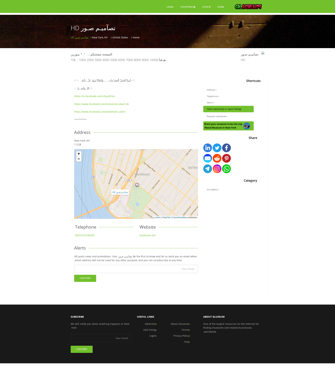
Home (220, 6)
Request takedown (216, 116)
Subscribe (85, 278)
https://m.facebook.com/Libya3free (94, 96)
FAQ (186, 341)
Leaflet (157, 217)
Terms (185, 329)
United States (120, 37)
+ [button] (79, 153)
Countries (186, 6)
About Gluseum (180, 323)
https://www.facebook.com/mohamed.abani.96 (101, 104)
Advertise (150, 323)
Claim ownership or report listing (224, 109)
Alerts (210, 102)
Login (169, 6)
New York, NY (100, 37)
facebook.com (148, 235)
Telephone (212, 96)
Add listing (149, 329)
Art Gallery (212, 189)
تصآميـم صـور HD (120, 192)
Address (211, 89)
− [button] (79, 159)
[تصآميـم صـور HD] (137, 185)
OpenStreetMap (180, 217)
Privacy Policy (181, 335)
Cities (205, 6)
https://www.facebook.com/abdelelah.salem (99, 111)
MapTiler (167, 217)
